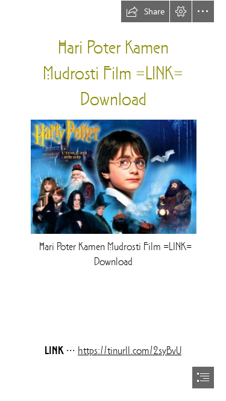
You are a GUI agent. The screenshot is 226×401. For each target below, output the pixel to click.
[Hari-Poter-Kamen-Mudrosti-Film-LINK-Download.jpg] (113, 176)
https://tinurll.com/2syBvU (129, 351)
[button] (145, 11)
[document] (113, 200)
